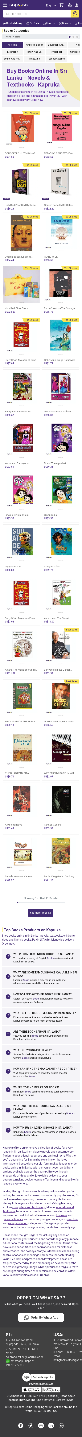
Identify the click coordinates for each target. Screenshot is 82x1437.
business (61, 1215)
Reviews (25, 1399)
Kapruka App (46, 1384)
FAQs (70, 1399)
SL (35, 1410)
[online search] (75, 13)
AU (40, 1410)
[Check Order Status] (70, 6)
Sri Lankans (56, 1406)
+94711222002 (15, 1365)
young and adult (17, 1223)
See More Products (40, 912)
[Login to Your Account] (76, 6)
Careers (60, 1399)
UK (44, 1410)
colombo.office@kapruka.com (24, 1356)
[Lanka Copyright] (6, 1406)
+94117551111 (31, 1348)
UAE (49, 1410)
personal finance (13, 1219)
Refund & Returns (43, 1399)
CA (55, 1410)
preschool (72, 1219)
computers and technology (29, 1207)
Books (50, 958)
